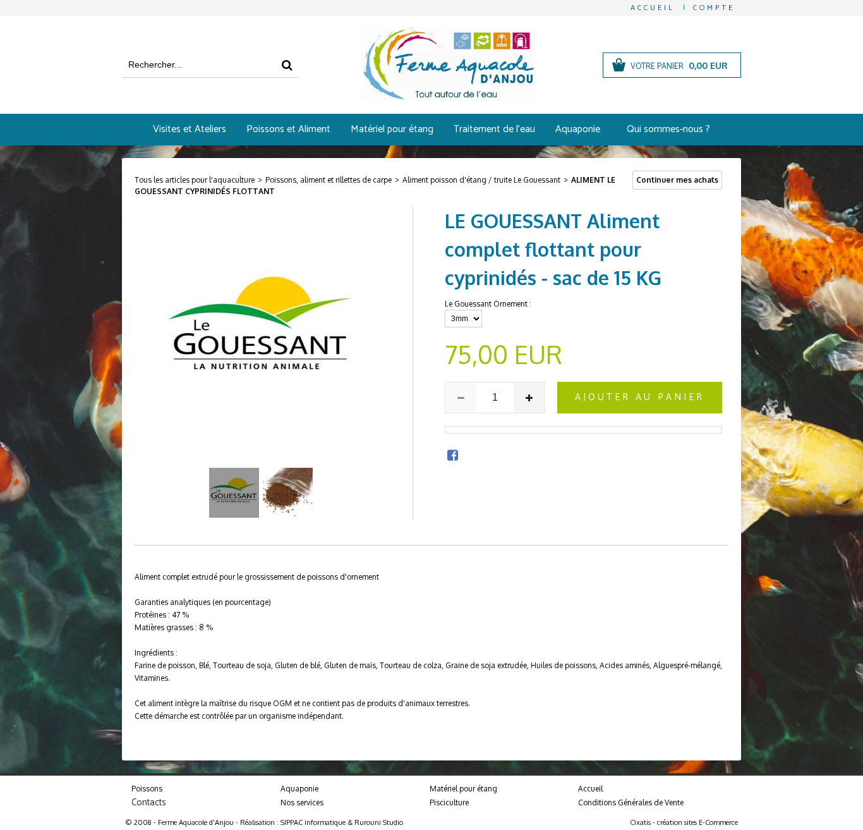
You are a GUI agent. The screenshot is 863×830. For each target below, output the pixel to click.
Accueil (590, 788)
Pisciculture (449, 802)
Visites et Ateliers (189, 129)
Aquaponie (577, 129)
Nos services (302, 802)
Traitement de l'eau (494, 129)
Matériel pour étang (392, 129)
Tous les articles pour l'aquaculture (195, 180)
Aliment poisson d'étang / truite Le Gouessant (481, 180)
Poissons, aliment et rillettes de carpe (328, 180)
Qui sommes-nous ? (668, 129)
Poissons (146, 788)
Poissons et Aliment (288, 129)
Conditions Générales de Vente (631, 802)
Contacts (148, 802)
